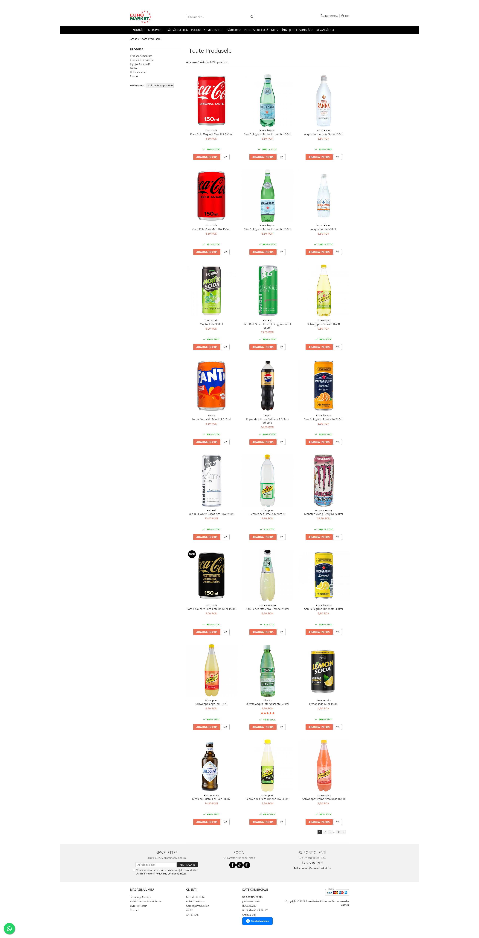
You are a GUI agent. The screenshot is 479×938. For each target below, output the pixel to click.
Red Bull (267, 320)
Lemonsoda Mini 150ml (323, 704)
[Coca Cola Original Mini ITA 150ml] (211, 100)
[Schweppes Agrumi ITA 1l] (211, 670)
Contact (134, 910)
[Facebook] (232, 865)
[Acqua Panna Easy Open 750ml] (324, 100)
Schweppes (323, 320)
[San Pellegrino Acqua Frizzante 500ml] (267, 100)
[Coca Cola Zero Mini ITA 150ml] (211, 195)
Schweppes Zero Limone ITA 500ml (267, 799)
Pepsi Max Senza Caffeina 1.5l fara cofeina (267, 420)
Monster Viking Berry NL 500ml (323, 514)
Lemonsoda (211, 320)
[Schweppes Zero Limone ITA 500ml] (267, 765)
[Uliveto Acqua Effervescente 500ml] (267, 670)
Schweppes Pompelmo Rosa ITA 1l (323, 799)
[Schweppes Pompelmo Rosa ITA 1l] (324, 765)
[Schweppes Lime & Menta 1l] (267, 480)
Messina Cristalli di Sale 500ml (211, 799)
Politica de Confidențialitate (171, 873)
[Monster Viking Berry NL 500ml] (324, 480)
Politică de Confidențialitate (145, 901)
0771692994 (314, 863)
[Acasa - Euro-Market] (148, 16)
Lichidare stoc (137, 72)
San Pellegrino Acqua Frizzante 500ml (267, 134)
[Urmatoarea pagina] (343, 832)
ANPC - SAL (192, 914)
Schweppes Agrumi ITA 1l (211, 704)
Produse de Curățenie (142, 60)
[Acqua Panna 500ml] (324, 195)
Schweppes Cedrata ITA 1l (323, 324)
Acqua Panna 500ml (323, 229)
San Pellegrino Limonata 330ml (323, 609)
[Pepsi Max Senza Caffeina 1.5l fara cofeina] (267, 385)
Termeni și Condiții (140, 897)
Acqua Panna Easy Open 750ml (323, 134)
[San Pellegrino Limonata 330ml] (324, 575)
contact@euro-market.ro (314, 868)
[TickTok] (239, 865)
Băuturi (134, 68)
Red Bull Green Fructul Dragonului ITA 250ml (268, 325)
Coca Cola (211, 130)
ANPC (189, 910)
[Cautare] (252, 17)
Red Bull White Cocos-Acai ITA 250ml (211, 514)
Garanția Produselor (197, 905)
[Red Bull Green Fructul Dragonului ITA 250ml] (267, 290)
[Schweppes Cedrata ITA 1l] (324, 290)
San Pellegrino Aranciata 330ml (323, 419)
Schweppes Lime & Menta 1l (267, 514)
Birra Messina (211, 795)
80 (338, 832)
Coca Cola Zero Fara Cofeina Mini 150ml (211, 609)
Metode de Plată (195, 897)
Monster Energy (323, 510)
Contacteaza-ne (260, 921)
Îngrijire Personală (140, 64)
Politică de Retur (195, 901)
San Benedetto (267, 605)
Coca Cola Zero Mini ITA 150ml (211, 229)
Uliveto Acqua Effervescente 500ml (267, 704)
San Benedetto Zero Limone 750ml (267, 609)
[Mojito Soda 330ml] (211, 290)
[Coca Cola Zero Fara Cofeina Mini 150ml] (211, 575)
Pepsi (268, 415)
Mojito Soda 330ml (211, 324)
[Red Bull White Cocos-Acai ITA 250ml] (211, 480)
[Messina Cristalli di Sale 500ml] (211, 765)
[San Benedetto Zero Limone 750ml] (267, 575)
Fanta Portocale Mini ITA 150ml (211, 419)
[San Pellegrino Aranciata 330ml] (324, 385)
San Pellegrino (267, 130)
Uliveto (267, 700)
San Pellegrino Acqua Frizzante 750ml (267, 229)
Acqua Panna (323, 130)
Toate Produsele (150, 39)
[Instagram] (246, 865)
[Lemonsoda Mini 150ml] (324, 670)
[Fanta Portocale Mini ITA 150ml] (211, 385)
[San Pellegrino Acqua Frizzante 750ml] (267, 195)
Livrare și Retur (138, 905)
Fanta (211, 415)
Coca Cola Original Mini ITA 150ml (211, 134)
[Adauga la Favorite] (225, 157)
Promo (134, 76)
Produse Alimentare (141, 56)
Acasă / (135, 39)
